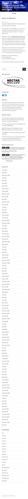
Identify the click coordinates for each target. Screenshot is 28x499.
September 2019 (6, 289)
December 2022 (5, 220)
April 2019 (4, 300)
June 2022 (4, 225)
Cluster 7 (4, 451)
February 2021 (5, 255)
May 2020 (4, 271)
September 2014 (6, 422)
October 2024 (5, 196)
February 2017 (5, 356)
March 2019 (4, 302)
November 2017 (5, 340)
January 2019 (5, 308)
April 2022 (4, 228)
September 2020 (6, 263)
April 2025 (4, 183)
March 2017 (4, 353)
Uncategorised (5, 478)
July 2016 (4, 366)
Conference (4, 459)
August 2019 (5, 292)
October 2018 (5, 316)
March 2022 (4, 231)
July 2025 (4, 178)
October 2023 (5, 204)
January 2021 (5, 257)
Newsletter (4, 470)
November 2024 (6, 194)
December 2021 (5, 236)
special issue (5, 472)
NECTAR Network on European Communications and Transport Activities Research (13, 6)
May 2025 (4, 180)
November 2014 (5, 417)
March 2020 (5, 273)
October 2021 (5, 239)
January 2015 (5, 411)
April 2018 (4, 329)
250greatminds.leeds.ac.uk (18, 36)
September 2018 (6, 318)
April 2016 (4, 374)
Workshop (4, 480)
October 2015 (5, 390)
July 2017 (4, 348)
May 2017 (4, 350)
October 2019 (5, 286)
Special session (5, 475)
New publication (5, 467)
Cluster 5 (4, 446)
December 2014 (5, 414)
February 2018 (5, 332)
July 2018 (4, 324)
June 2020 (4, 268)
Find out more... (13, 150)
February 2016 (5, 379)
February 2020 (5, 276)
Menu (14, 13)
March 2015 (4, 406)
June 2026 (4, 170)
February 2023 (5, 215)
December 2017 (5, 337)
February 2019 (5, 305)
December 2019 (5, 281)
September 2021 (6, 241)
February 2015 (5, 409)
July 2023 (4, 207)
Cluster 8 (4, 454)
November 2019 (5, 284)
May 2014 (4, 425)
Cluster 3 (4, 441)
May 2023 (4, 210)
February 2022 (5, 233)
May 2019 (4, 297)
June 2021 (4, 249)
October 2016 (5, 363)
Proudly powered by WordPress (8, 495)
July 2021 (4, 247)
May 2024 (4, 199)
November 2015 (5, 387)
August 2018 (5, 321)
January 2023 (5, 217)
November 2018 (5, 313)
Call (3, 433)
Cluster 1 (4, 435)
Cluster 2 (4, 438)
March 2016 (4, 377)
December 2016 (5, 361)
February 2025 (5, 188)
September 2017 (6, 345)
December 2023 (6, 202)
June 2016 (4, 369)
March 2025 (5, 186)
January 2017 (5, 358)
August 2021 (5, 244)
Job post (4, 462)
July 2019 (4, 294)
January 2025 (5, 191)
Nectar (3, 464)
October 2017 (5, 342)
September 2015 (6, 393)
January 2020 (5, 279)
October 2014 (5, 419)
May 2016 (4, 371)
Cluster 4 (4, 443)
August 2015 (5, 395)
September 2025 (6, 175)
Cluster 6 (4, 449)
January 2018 (5, 334)
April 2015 (4, 403)
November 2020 (6, 260)
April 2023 (4, 212)
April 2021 (4, 252)
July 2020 (4, 265)
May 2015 (4, 401)
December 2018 (5, 310)
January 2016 (5, 382)
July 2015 (4, 398)
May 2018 (4, 326)
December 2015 (5, 385)
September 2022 (6, 223)
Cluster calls (5, 457)
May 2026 (4, 172)
